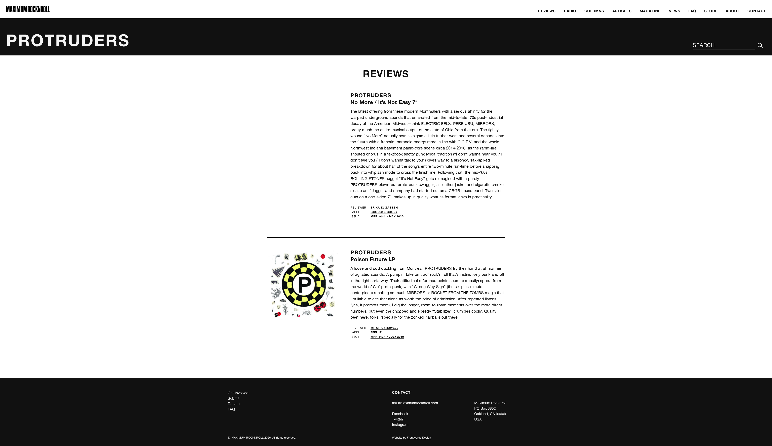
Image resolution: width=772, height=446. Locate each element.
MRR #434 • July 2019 (387, 336)
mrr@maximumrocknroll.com (415, 403)
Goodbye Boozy (384, 212)
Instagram (400, 424)
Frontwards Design (419, 437)
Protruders (370, 95)
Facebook (400, 414)
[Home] (27, 11)
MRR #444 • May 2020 (387, 216)
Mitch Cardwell (384, 327)
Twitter (397, 419)
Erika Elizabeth (384, 207)
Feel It (376, 332)
